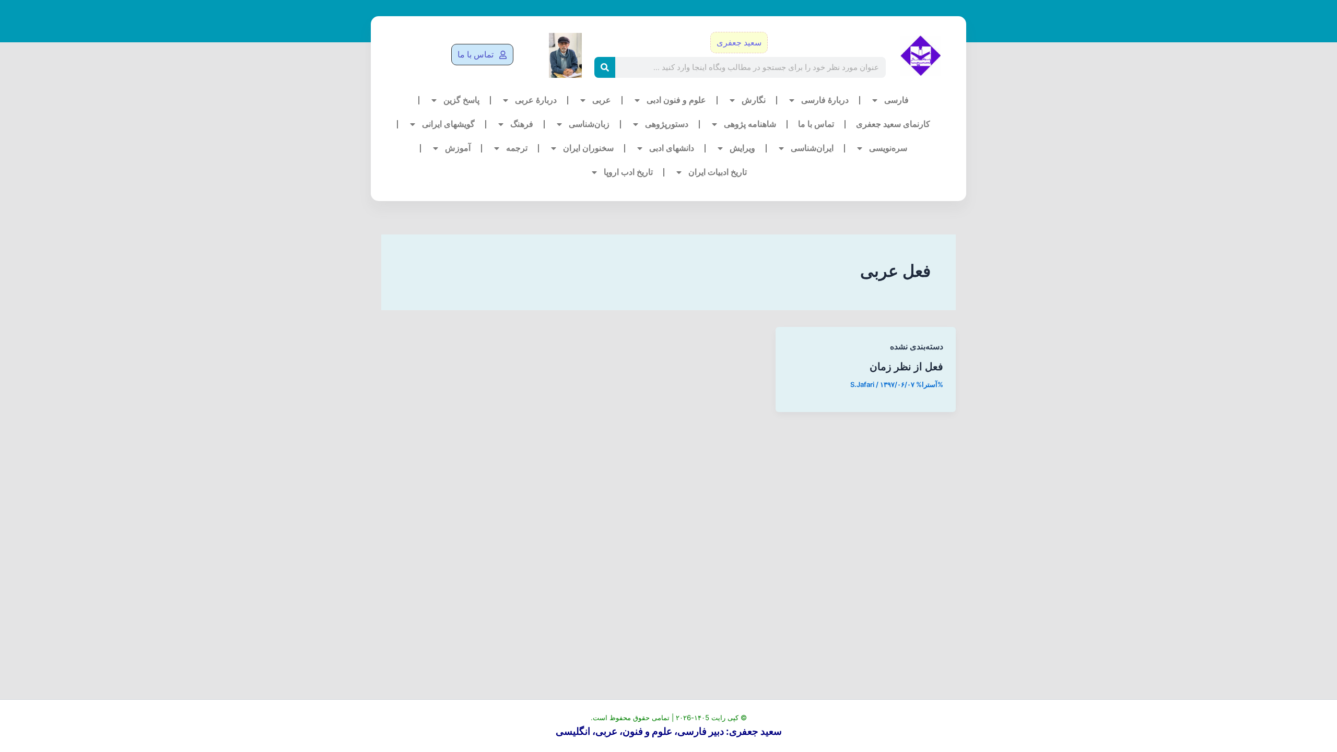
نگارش (754, 100)
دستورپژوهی (666, 124)
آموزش (458, 148)
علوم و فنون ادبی (676, 100)
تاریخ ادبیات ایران (717, 172)
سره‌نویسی (888, 148)
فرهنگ (521, 124)
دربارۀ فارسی (825, 100)
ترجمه (516, 148)
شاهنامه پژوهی (750, 124)
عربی (601, 100)
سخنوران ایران (588, 148)
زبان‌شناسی (589, 124)
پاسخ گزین (461, 100)
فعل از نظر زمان (906, 366)
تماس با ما (816, 124)
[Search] (604, 67)
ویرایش (742, 148)
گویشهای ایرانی (448, 124)
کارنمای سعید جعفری (893, 124)
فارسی (896, 100)
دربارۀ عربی (536, 100)
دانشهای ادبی (671, 148)
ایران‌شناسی (812, 148)
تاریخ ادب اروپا (628, 172)
